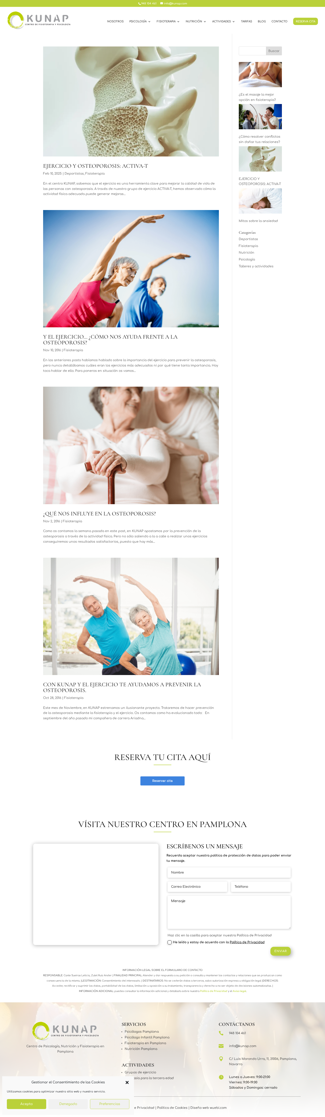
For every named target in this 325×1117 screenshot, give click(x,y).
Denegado (68, 1104)
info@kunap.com (242, 1046)
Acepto (26, 1104)
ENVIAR (280, 951)
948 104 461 (237, 1033)
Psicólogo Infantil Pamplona (147, 1037)
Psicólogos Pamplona (142, 1031)
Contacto (279, 21)
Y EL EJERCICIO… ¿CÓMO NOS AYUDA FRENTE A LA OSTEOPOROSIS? (110, 339)
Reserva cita (305, 21)
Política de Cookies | (172, 1107)
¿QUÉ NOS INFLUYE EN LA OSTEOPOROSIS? (99, 513)
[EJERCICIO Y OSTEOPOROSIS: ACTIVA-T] (260, 159)
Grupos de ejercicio (140, 1072)
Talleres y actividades (256, 266)
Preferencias (109, 1104)
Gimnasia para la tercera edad (149, 1078)
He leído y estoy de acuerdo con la (219, 942)
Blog (262, 21)
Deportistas (74, 173)
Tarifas (246, 21)
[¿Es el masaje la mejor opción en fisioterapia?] (260, 75)
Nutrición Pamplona (141, 1049)
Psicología (138, 21)
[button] (127, 1082)
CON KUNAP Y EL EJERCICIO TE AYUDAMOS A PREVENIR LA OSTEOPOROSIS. (122, 687)
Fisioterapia (166, 21)
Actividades (221, 21)
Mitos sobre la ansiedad (258, 221)
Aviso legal (239, 991)
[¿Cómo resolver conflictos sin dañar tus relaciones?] (260, 117)
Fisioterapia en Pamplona (145, 1043)
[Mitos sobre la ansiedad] (260, 201)
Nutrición (194, 21)
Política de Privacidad (247, 942)
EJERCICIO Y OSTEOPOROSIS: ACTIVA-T (95, 165)
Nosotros (115, 21)
